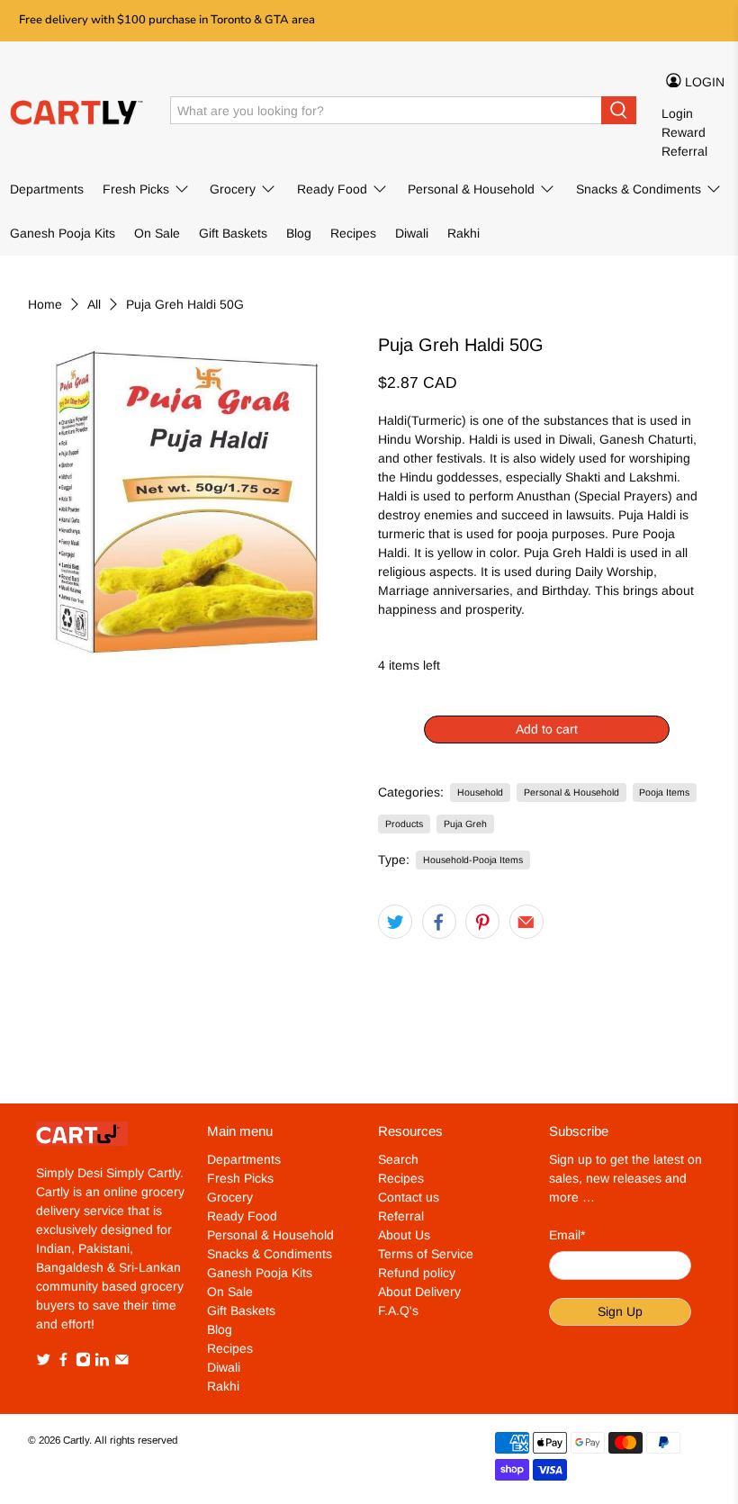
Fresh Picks (136, 189)
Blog (298, 233)
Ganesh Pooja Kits (62, 233)
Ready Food (332, 189)
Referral (684, 151)
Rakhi (463, 233)
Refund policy (416, 1272)
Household (480, 792)
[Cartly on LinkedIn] (102, 1362)
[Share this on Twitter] (395, 922)
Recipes (353, 233)
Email (567, 1235)
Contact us (408, 1197)
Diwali (411, 233)
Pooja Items (664, 792)
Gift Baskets (233, 233)
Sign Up (620, 1311)
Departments (47, 189)
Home (45, 304)
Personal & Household (471, 189)
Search (398, 1159)
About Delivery (419, 1291)
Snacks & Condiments (638, 189)
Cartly (76, 1439)
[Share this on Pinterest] (482, 922)
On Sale (157, 233)
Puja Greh (465, 823)
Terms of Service (425, 1254)
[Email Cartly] (122, 1362)
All (94, 304)
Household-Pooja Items (473, 859)
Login (677, 113)
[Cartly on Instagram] (83, 1362)
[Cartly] (77, 111)
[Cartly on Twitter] (43, 1362)
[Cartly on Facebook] (63, 1362)
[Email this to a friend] (526, 922)
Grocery (233, 189)
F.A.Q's (398, 1310)
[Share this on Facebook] (439, 922)
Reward (684, 132)
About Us (404, 1235)
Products (404, 823)
